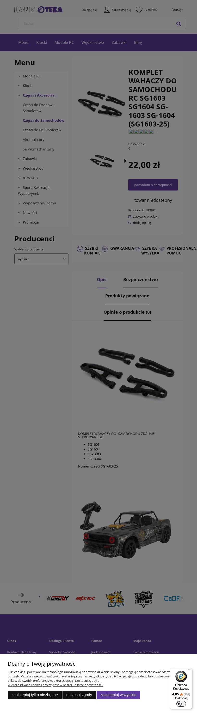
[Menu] (189, 671)
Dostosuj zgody (79, 695)
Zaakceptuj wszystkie (118, 695)
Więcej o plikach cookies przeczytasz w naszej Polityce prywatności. (55, 685)
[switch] (181, 704)
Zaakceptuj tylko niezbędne (35, 695)
